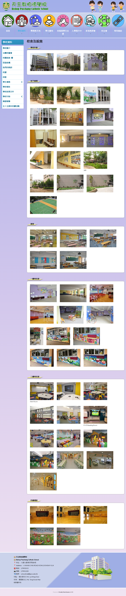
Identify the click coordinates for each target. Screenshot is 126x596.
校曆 (4, 72)
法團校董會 (7, 53)
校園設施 (6, 58)
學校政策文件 (8, 91)
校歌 (4, 77)
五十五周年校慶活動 (11, 106)
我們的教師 (7, 67)
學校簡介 (6, 48)
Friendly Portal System (64, 592)
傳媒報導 (6, 101)
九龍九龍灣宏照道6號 (28, 563)
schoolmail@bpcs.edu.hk (29, 574)
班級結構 (6, 62)
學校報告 (6, 87)
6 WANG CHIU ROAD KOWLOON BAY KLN (39, 565)
